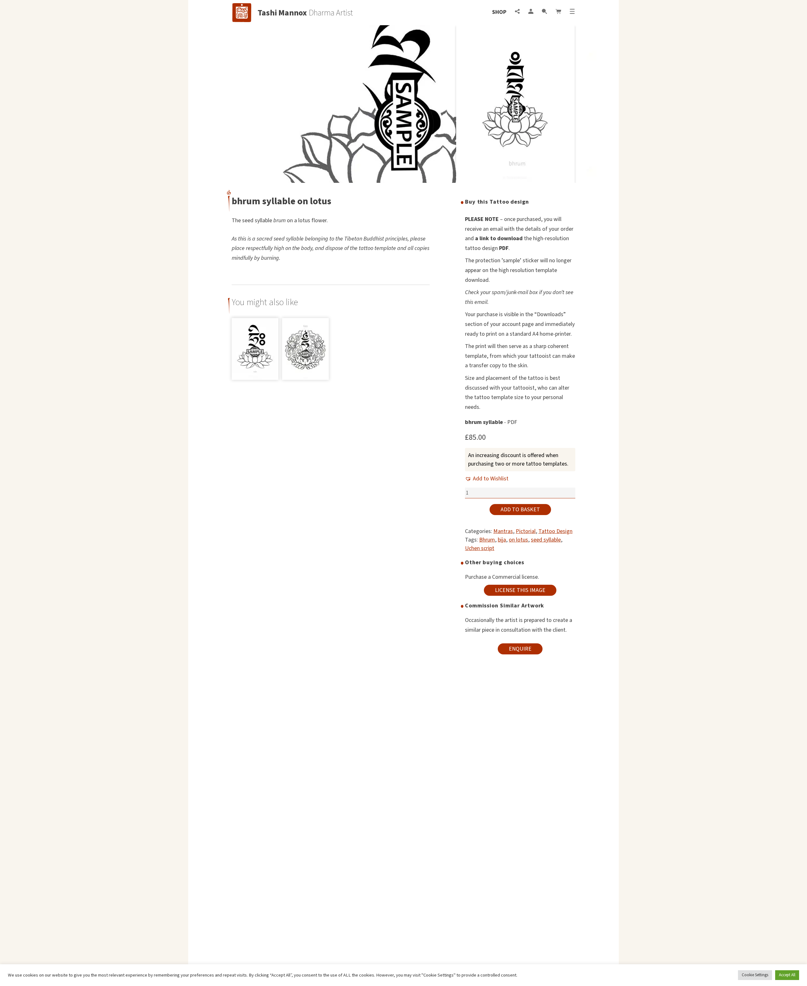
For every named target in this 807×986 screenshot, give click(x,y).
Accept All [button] (787, 975)
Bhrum (487, 540)
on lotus (518, 540)
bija (502, 540)
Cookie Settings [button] (755, 975)
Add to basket (520, 509)
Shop (499, 12)
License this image (520, 590)
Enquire (520, 649)
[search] (544, 12)
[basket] (558, 12)
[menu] (572, 12)
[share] (517, 12)
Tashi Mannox (282, 13)
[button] (486, 478)
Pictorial (526, 531)
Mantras (503, 531)
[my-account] (530, 12)
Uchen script (479, 548)
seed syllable (546, 540)
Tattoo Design (555, 531)
